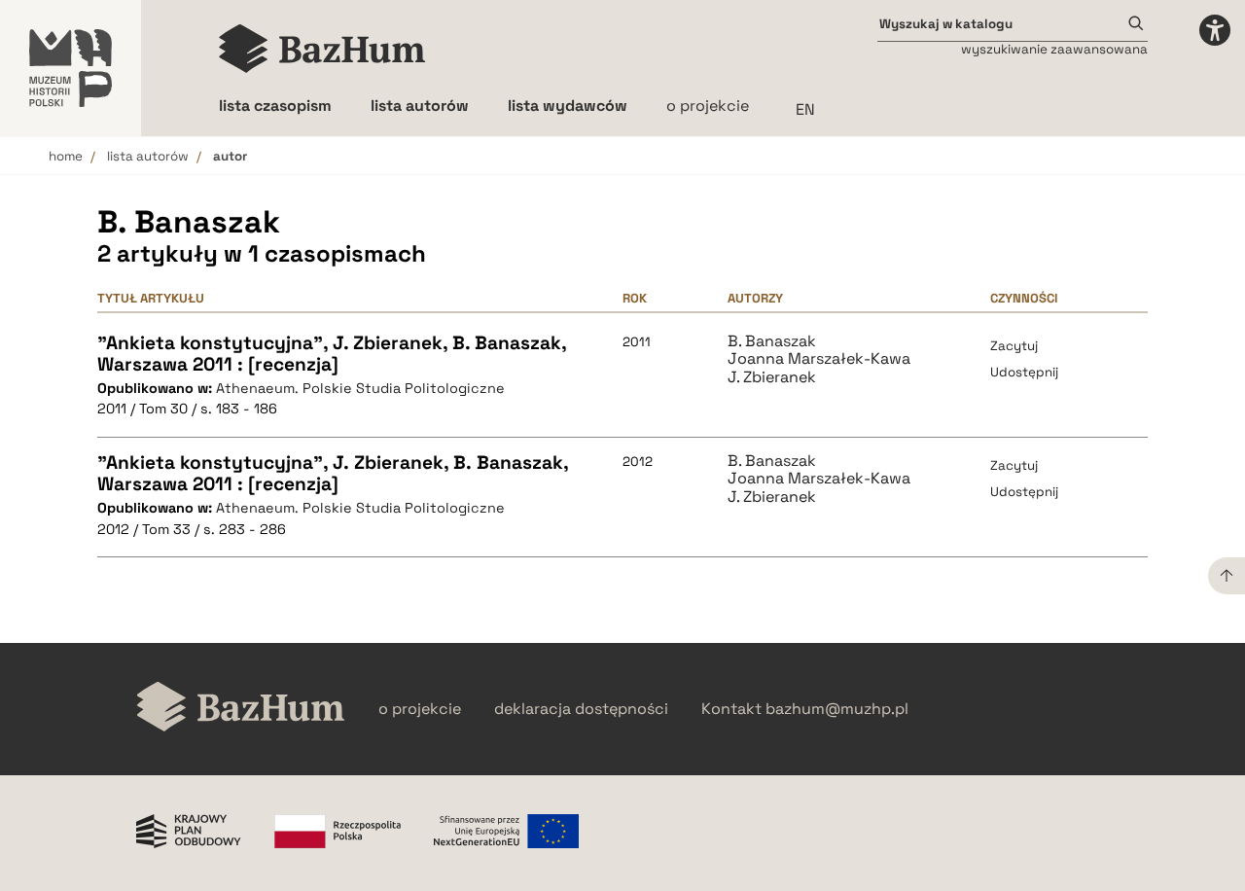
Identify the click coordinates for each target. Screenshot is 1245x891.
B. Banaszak (772, 341)
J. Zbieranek (772, 377)
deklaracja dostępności (581, 709)
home (66, 156)
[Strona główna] (322, 48)
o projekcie (707, 105)
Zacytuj (1014, 346)
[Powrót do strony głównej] (240, 708)
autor (230, 156)
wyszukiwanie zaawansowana (1054, 49)
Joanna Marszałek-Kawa (819, 359)
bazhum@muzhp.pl (836, 709)
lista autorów (148, 156)
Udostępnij (1024, 372)
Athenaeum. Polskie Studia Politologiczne (360, 388)
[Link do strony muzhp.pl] (70, 68)
